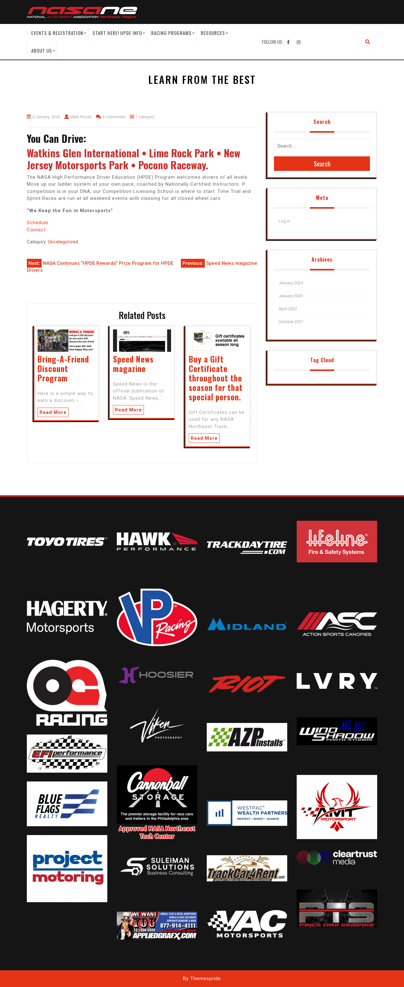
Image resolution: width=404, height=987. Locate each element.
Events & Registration (57, 32)
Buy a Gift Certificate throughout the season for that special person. (216, 378)
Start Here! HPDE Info (117, 32)
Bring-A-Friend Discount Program (63, 368)
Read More (53, 412)
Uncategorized (63, 242)
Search (322, 163)
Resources (213, 32)
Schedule (37, 222)
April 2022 (288, 308)
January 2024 (291, 283)
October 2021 (291, 321)
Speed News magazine (133, 363)
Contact (36, 230)
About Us (41, 50)
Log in (284, 221)
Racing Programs (171, 32)
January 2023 (291, 295)
